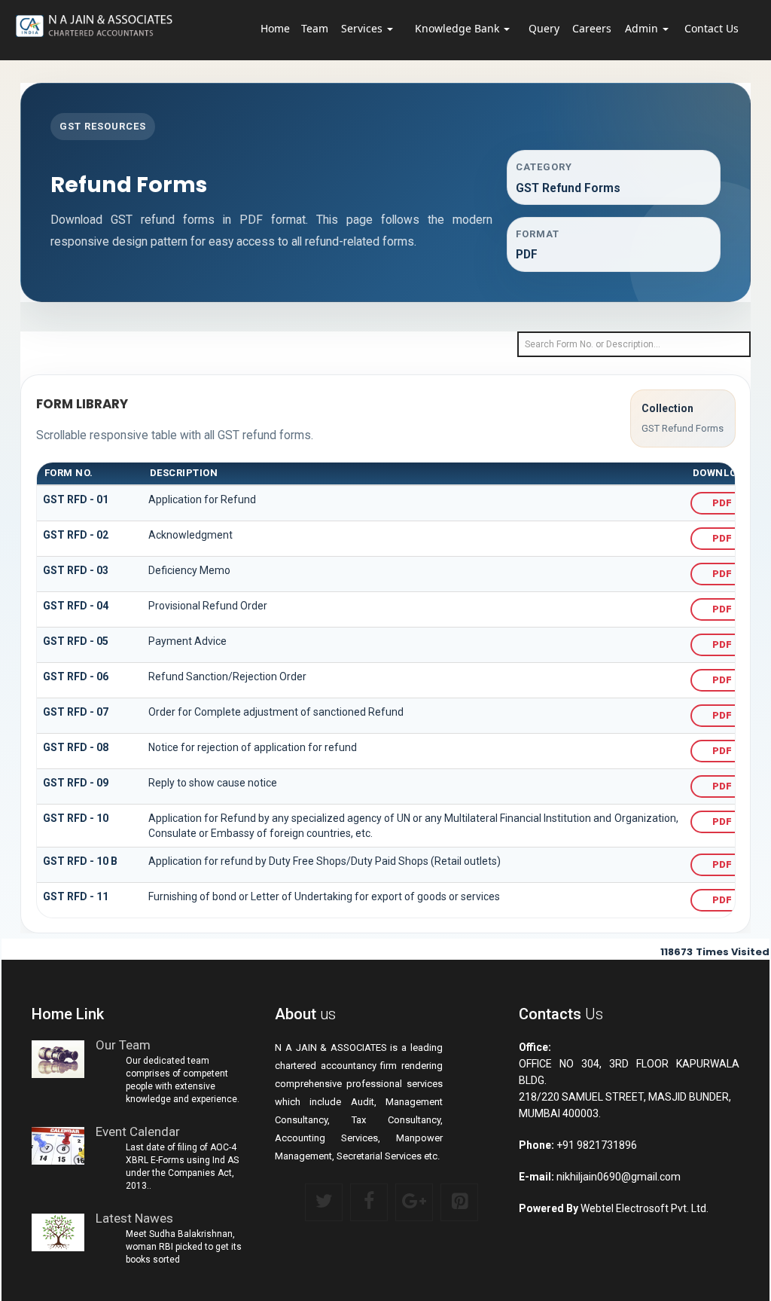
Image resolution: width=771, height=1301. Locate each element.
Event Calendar (138, 1131)
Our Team (123, 1045)
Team (314, 28)
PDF (722, 502)
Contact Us (711, 28)
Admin (643, 28)
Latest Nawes (134, 1218)
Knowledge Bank (458, 28)
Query (544, 28)
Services (363, 28)
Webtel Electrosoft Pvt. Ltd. (645, 1208)
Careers (591, 28)
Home (275, 28)
